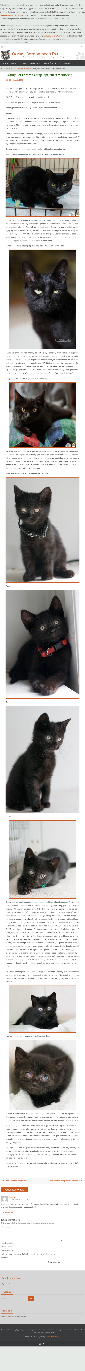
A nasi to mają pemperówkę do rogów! (64, 1180)
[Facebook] (5, 47)
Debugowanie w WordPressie (56, 36)
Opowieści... (9, 69)
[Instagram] (2, 47)
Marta (12, 1196)
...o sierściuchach (23, 69)
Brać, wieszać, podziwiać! (16, 1180)
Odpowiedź (9, 1212)
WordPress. (56, 1336)
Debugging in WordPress (10, 15)
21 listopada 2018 (16, 80)
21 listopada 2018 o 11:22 (18, 1199)
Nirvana (47, 1336)
